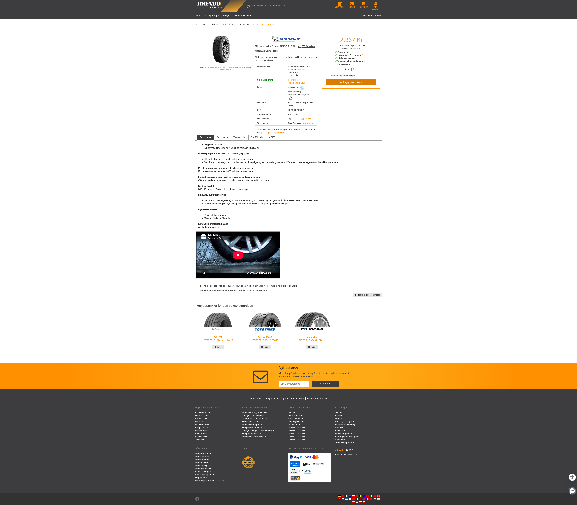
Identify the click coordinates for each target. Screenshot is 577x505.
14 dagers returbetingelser (275, 398)
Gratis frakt (255, 398)
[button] (572, 477)
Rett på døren (297, 398)
